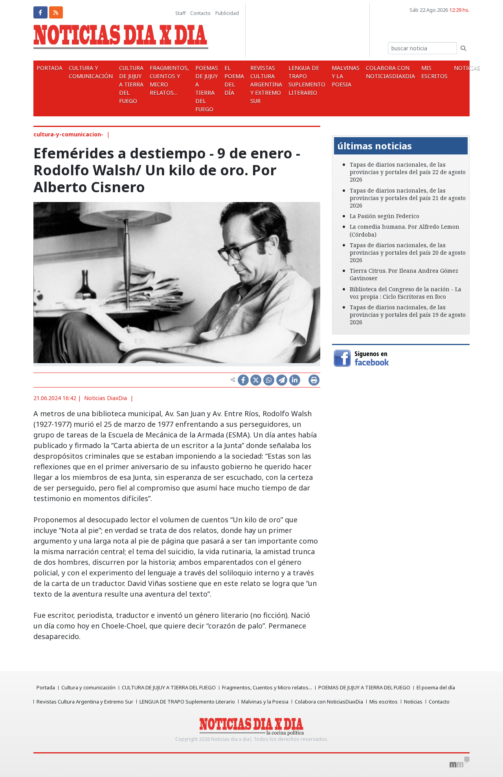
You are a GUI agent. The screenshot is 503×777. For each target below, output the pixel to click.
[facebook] (40, 12)
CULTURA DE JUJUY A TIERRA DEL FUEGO (131, 84)
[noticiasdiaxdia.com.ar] (120, 39)
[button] (342, 130)
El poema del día (234, 80)
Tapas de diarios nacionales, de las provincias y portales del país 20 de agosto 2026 (408, 252)
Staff (180, 13)
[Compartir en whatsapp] (268, 380)
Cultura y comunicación (91, 72)
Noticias (413, 701)
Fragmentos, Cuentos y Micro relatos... (169, 80)
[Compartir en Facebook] (243, 380)
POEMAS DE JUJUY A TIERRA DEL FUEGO (206, 88)
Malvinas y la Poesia (346, 76)
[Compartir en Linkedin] (294, 380)
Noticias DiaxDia (105, 398)
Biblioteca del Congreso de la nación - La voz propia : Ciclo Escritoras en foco (405, 292)
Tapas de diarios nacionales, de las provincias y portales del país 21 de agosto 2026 (408, 198)
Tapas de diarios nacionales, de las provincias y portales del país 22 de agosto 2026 (408, 172)
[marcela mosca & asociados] (460, 762)
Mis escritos (434, 72)
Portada (49, 68)
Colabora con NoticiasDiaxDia (390, 72)
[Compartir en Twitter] (255, 380)
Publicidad (227, 13)
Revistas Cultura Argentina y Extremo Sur (266, 84)
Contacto (200, 13)
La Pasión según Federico (384, 216)
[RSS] (56, 12)
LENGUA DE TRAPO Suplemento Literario (306, 80)
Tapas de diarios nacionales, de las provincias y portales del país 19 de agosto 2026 (408, 314)
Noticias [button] (468, 68)
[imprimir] (313, 380)
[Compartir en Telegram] (281, 380)
